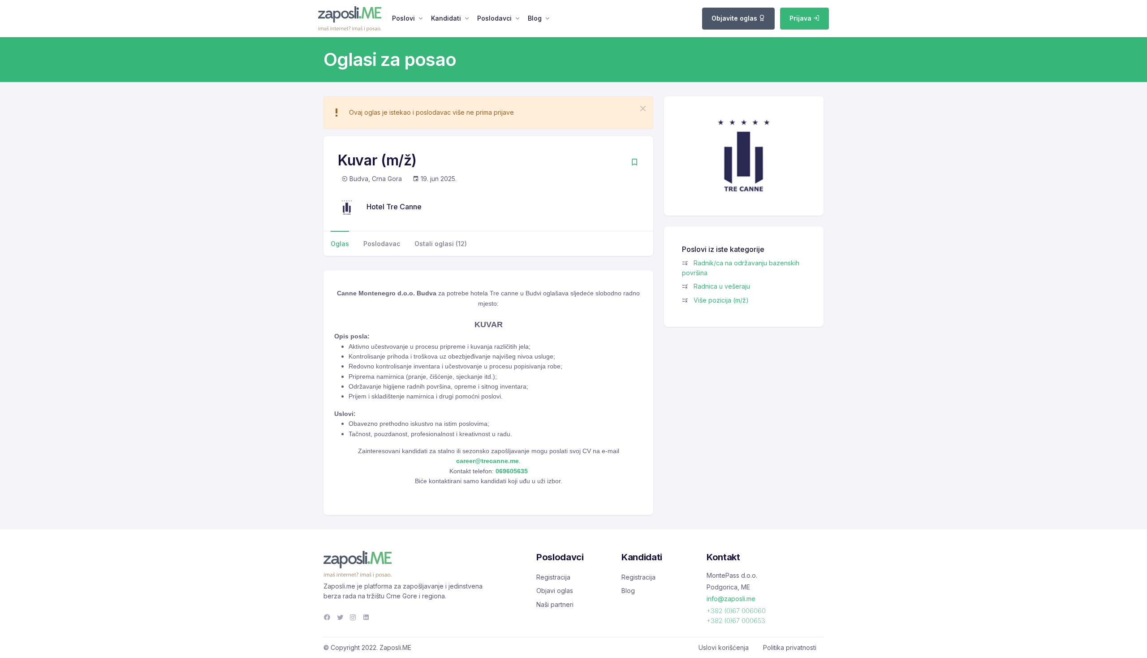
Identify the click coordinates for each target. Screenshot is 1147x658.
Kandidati (446, 18)
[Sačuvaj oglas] (634, 163)
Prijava (801, 18)
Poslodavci (494, 18)
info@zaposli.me (731, 598)
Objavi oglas (554, 590)
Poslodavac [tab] (381, 243)
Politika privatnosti (789, 647)
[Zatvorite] (643, 108)
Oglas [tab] (340, 243)
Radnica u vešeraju (722, 286)
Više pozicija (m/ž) (721, 300)
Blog (535, 18)
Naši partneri (555, 604)
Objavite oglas (735, 18)
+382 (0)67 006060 (736, 611)
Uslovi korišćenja (724, 647)
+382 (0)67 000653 (736, 620)
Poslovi (403, 18)
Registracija (553, 577)
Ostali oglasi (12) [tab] (440, 243)
